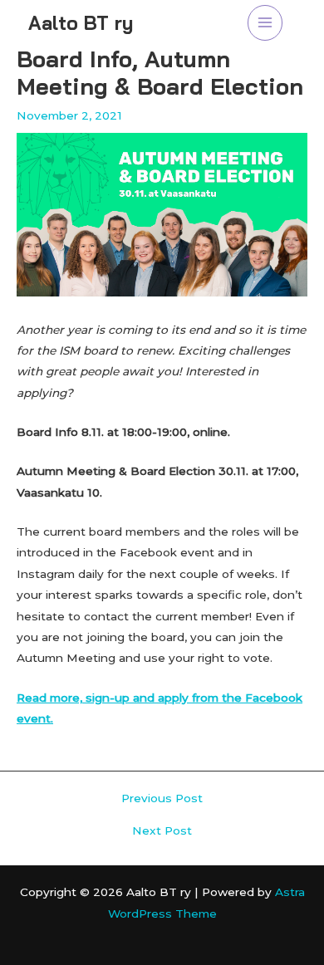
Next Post (162, 831)
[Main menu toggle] (265, 23)
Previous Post (162, 799)
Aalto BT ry (80, 23)
